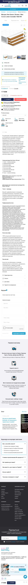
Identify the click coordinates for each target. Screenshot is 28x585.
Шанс (2, 496)
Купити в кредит (20, 99)
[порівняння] (21, 25)
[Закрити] (25, 565)
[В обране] (24, 25)
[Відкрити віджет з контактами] (25, 577)
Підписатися (22, 538)
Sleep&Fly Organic (4, 492)
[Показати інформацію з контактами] (19, 5)
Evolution (3, 489)
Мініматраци (17, 491)
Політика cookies (18, 518)
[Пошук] (22, 5)
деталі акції (17, 571)
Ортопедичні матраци (19, 489)
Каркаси (16, 498)
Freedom (3, 491)
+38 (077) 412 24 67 (5, 508)
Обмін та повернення (19, 513)
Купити (12, 582)
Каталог (14, 9)
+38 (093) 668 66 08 (5, 509)
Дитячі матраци (18, 492)
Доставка (6, 281)
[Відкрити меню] (2, 5)
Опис (6, 20)
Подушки (16, 496)
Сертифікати (17, 508)
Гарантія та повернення (10, 285)
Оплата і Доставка (18, 509)
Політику (13, 541)
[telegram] (5, 578)
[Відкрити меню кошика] (25, 5)
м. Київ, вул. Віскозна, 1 (6, 504)
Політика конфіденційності (20, 515)
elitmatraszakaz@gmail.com (6, 506)
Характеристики (15, 20)
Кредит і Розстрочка (19, 511)
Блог (16, 520)
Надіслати (22, 569)
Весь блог (24, 411)
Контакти (16, 506)
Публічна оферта (18, 516)
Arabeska (3, 494)
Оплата (6, 278)
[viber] (2, 578)
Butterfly (3, 498)
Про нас (16, 504)
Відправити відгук (18, 333)
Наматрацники (18, 494)
